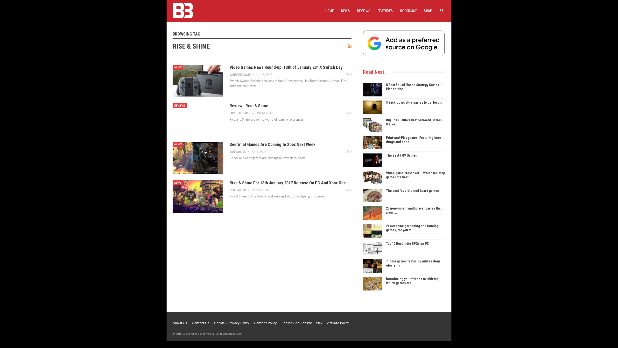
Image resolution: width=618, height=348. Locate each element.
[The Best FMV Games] (372, 160)
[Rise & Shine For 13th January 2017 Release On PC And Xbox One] (198, 196)
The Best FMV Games (401, 155)
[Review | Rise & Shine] (198, 119)
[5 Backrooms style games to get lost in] (372, 107)
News (345, 11)
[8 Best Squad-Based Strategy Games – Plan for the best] (372, 89)
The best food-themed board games (412, 191)
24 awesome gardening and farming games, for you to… (412, 228)
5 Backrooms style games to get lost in (414, 102)
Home (329, 11)
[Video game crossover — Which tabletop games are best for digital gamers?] (372, 178)
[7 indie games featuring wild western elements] (372, 266)
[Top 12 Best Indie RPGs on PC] (372, 248)
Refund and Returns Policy (301, 323)
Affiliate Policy (338, 323)
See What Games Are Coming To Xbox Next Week (273, 144)
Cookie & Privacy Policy (231, 323)
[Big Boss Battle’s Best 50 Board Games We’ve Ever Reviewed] (372, 125)
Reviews (364, 11)
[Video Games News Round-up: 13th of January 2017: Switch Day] (198, 81)
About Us (180, 323)
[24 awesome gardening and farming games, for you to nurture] (372, 231)
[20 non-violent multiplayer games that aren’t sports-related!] (372, 213)
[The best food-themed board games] (372, 195)
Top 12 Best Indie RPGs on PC (407, 244)
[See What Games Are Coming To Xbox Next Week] (198, 158)
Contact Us (200, 323)
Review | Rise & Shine (249, 105)
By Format (408, 11)
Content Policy (265, 323)
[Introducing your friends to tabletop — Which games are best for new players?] (372, 283)
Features (385, 11)
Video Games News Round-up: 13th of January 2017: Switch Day (286, 67)
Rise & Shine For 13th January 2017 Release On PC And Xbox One (288, 182)
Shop (428, 11)
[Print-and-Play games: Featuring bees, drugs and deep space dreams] (372, 142)
